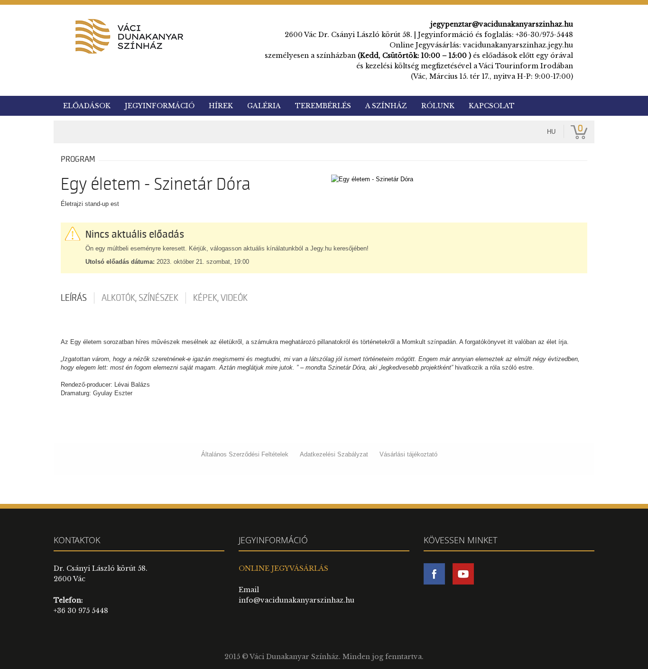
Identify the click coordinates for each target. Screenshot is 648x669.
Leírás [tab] (74, 298)
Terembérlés (323, 106)
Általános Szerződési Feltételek (244, 454)
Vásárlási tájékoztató (408, 454)
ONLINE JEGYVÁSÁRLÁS (283, 568)
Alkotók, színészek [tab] (140, 298)
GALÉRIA (264, 106)
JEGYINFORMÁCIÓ (159, 106)
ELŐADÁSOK (87, 106)
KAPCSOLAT (492, 106)
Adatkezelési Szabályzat (334, 454)
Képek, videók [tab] (220, 298)
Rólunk (437, 106)
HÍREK (221, 106)
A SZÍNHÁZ (386, 106)
